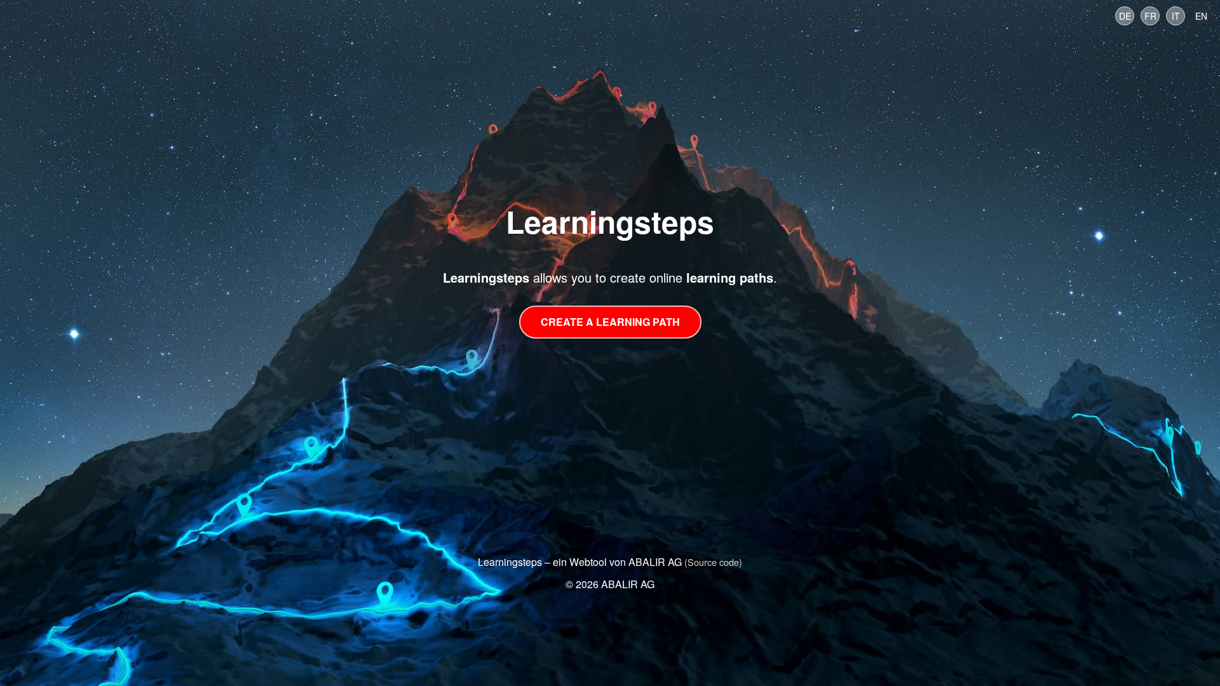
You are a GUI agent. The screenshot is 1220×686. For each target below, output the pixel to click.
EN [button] (1201, 16)
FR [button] (1150, 16)
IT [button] (1176, 16)
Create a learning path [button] (610, 321)
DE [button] (1125, 16)
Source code (713, 561)
